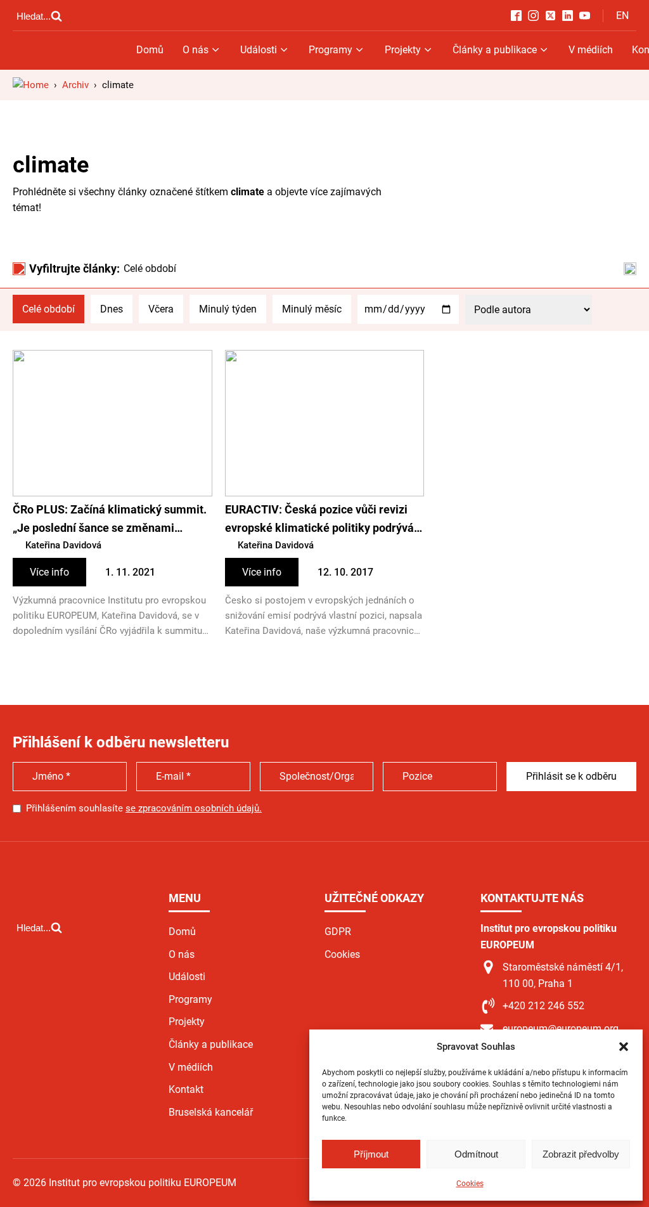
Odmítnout (476, 1154)
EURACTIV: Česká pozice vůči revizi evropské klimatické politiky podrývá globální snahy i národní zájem (319, 520)
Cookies (470, 1183)
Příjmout (371, 1154)
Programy (330, 50)
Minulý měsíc (312, 309)
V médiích (591, 50)
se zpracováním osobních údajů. (193, 808)
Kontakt (186, 1089)
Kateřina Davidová (63, 545)
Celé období (48, 309)
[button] (623, 1046)
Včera (161, 309)
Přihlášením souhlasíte (144, 808)
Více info (49, 572)
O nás (196, 50)
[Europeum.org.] (31, 85)
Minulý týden (228, 309)
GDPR (337, 932)
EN (622, 16)
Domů (150, 50)
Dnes (111, 309)
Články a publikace (495, 50)
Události (258, 50)
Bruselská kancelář (211, 1112)
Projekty (403, 50)
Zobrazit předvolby (581, 1154)
